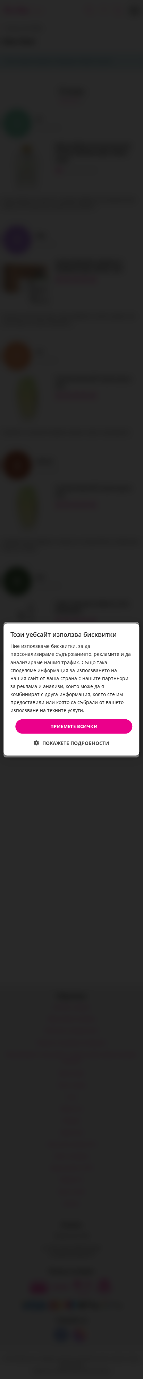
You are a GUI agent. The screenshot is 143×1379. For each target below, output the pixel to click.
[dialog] (71, 690)
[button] (71, 743)
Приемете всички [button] (74, 726)
